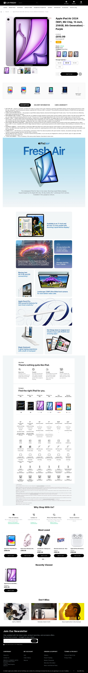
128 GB (59, 63)
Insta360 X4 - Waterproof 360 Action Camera (44, 548)
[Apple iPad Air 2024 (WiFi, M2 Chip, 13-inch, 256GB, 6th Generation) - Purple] (58, 54)
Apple (61, 47)
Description (24, 105)
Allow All (80, 671)
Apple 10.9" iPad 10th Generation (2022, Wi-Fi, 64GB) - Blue (11, 548)
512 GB (74, 63)
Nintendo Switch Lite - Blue (60, 548)
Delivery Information (42, 105)
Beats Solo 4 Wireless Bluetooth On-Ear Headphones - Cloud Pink (28, 548)
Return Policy (54, 522)
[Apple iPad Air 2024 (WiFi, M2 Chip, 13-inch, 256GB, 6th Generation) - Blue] (64, 54)
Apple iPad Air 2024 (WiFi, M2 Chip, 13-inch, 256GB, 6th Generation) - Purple (11, 583)
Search (7, 11)
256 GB (67, 63)
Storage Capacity (60, 59)
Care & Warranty (61, 105)
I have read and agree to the (13, 644)
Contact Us (34, 522)
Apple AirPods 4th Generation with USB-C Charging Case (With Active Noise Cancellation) (77, 548)
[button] (4, 41)
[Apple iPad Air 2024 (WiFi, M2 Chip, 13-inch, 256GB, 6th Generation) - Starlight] (70, 54)
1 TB (59, 67)
